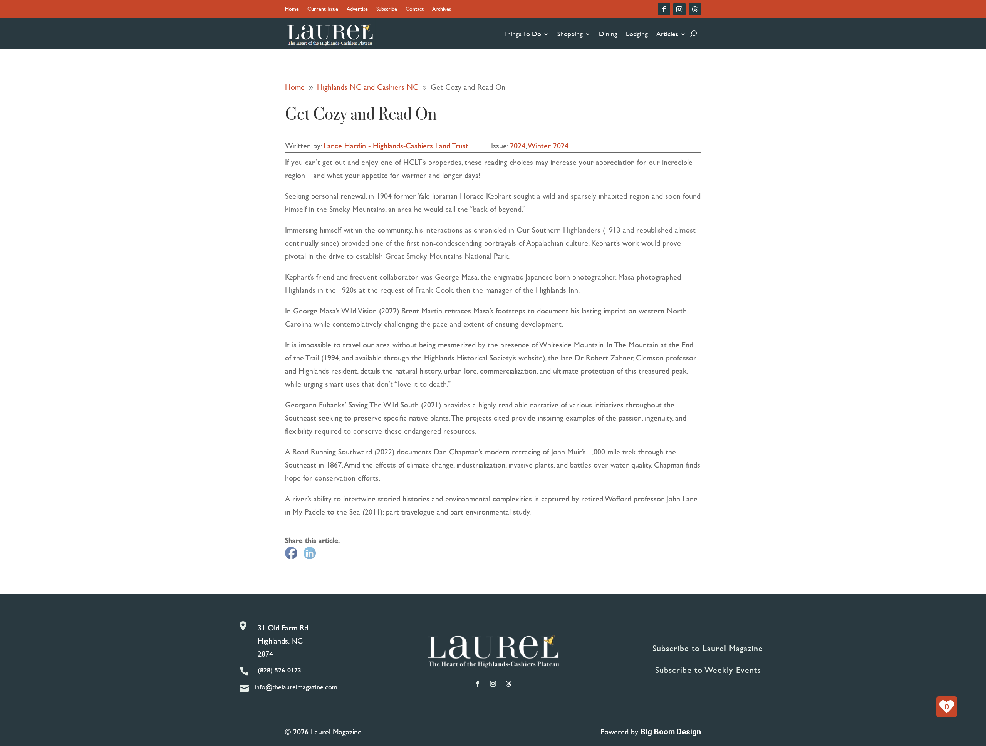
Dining (608, 33)
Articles (667, 33)
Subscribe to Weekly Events (708, 670)
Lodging (637, 33)
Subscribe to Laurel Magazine (707, 648)
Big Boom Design (671, 731)
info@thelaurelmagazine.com (296, 687)
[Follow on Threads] (695, 9)
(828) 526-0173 (279, 670)
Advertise (357, 9)
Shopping (570, 33)
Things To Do (522, 33)
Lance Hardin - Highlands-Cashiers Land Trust (396, 145)
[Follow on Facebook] (664, 9)
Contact (415, 9)
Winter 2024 (548, 145)
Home (292, 9)
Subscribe (386, 9)
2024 (517, 145)
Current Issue (322, 9)
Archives (441, 9)
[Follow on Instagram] (679, 9)
